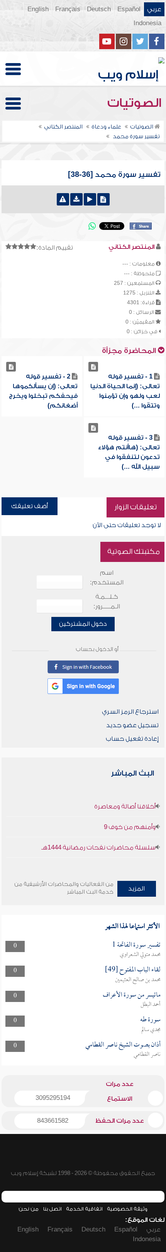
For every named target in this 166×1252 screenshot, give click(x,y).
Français (67, 9)
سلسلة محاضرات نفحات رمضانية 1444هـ (98, 847)
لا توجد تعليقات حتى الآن (127, 525)
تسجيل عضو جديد (132, 725)
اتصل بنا (52, 1209)
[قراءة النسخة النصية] (103, 199)
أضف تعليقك (29, 506)
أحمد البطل (151, 1005)
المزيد (136, 888)
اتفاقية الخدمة (84, 1209)
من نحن (29, 1209)
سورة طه (150, 1020)
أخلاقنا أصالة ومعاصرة (125, 806)
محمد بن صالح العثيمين (138, 980)
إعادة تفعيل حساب (132, 738)
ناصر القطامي (147, 1054)
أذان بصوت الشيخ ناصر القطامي (123, 1045)
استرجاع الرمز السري (130, 711)
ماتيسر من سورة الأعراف (132, 995)
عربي (154, 9)
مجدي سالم (151, 1030)
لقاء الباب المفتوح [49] (133, 970)
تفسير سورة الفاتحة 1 (136, 945)
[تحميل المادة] (76, 199)
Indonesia (147, 23)
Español (129, 9)
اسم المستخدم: (107, 577)
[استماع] (90, 199)
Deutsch (99, 9)
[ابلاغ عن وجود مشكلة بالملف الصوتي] (63, 199)
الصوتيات (135, 103)
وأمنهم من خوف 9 (130, 827)
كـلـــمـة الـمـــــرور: (106, 601)
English (38, 9)
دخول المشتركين (83, 623)
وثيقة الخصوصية (127, 1209)
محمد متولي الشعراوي (140, 955)
